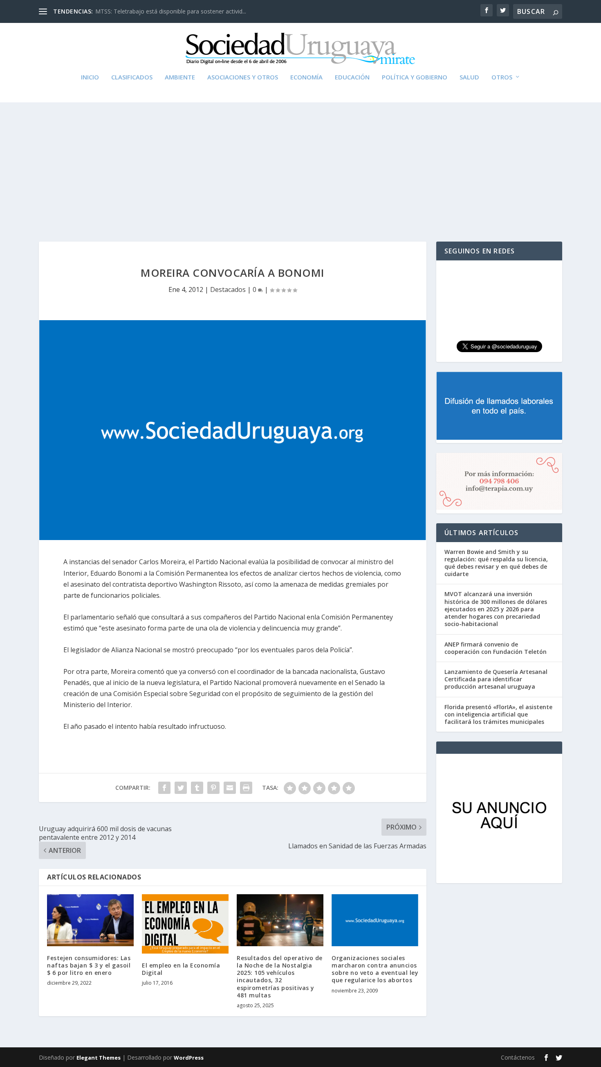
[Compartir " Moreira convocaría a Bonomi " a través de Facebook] (164, 788)
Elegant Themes (98, 1057)
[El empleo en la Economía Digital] (185, 924)
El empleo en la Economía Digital (181, 969)
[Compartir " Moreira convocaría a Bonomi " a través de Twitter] (181, 788)
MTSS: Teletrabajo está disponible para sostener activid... (170, 11)
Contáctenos (518, 1057)
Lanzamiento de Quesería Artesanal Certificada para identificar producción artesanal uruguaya (495, 679)
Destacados (228, 289)
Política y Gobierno (414, 77)
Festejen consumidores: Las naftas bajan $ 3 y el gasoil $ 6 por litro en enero (88, 965)
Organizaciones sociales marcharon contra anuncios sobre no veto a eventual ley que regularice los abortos (375, 969)
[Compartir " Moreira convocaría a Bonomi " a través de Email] (230, 788)
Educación (352, 77)
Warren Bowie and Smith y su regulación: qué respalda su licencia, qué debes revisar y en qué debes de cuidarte (496, 563)
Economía (306, 77)
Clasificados (131, 77)
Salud (469, 77)
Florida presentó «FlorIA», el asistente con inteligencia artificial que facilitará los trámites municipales (498, 714)
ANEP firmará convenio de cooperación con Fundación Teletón (495, 648)
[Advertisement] (300, 163)
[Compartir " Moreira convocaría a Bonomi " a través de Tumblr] (197, 788)
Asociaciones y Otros (242, 77)
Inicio (90, 77)
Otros (501, 77)
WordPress (189, 1057)
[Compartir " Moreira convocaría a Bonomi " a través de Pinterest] (213, 788)
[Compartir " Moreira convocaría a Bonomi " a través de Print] (246, 788)
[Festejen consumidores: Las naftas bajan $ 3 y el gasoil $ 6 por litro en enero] (90, 920)
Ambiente (180, 77)
